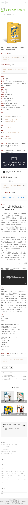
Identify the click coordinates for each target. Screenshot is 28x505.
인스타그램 (16, 359)
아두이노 (8, 479)
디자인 (18, 479)
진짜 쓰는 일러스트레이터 (6, 379)
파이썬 (16, 481)
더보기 (2, 484)
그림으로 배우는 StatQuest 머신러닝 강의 (9, 378)
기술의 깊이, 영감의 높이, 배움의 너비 (11, 425)
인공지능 (16, 471)
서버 (3, 481)
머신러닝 (18, 475)
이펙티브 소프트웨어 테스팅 (6, 375)
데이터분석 (23, 479)
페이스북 (5, 361)
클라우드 (13, 479)
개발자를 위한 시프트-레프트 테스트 (8, 376)
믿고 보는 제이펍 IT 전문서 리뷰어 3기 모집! (9, 444)
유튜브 (11, 359)
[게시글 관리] (7, 367)
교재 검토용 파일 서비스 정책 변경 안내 (8, 447)
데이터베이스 (21, 473)
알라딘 (15, 57)
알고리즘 (11, 481)
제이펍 (23, 475)
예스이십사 (20, 57)
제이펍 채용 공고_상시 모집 (6, 453)
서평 (3, 471)
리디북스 (15, 69)
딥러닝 (7, 475)
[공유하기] (5, 367)
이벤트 (21, 477)
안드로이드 (13, 475)
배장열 (6, 471)
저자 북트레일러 (6, 116)
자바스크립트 (4, 483)
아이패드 (8, 477)
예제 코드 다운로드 (7, 138)
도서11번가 (10, 57)
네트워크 (13, 477)
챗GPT (3, 475)
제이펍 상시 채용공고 (5, 449)
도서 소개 (3, 372)
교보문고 (5, 57)
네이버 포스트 (6, 359)
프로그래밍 (22, 481)
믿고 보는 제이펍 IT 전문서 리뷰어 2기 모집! (9, 451)
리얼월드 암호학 (4, 381)
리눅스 (3, 477)
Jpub (3, 473)
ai (17, 477)
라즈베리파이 (13, 473)
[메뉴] (26, 2)
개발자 (6, 481)
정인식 (3, 479)
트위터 (21, 359)
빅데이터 (7, 473)
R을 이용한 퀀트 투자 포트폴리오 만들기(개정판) (13, 132)
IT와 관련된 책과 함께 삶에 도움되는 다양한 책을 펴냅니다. (11, 428)
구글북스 (10, 69)
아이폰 (11, 471)
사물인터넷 (22, 471)
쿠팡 (8, 59)
